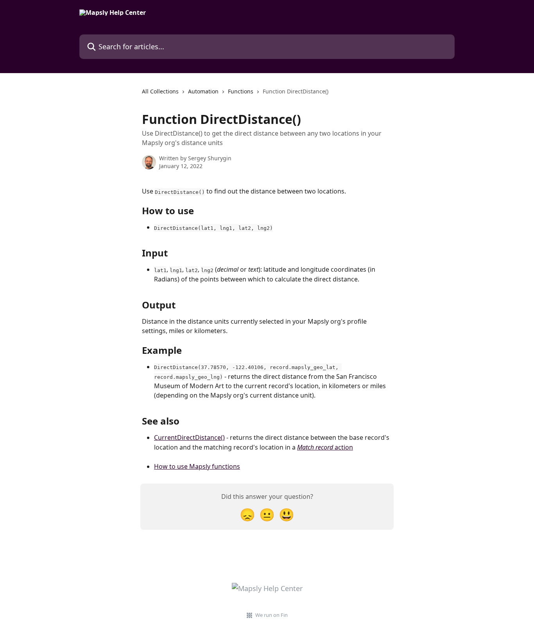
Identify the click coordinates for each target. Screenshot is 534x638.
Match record (315, 447)
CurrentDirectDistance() (189, 437)
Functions (240, 91)
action (343, 447)
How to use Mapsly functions (197, 466)
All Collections (160, 91)
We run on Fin (271, 614)
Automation (203, 91)
